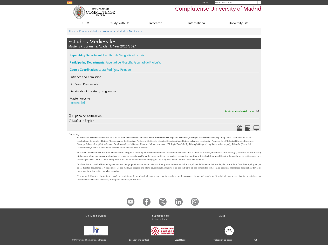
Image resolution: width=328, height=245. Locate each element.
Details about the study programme (93, 91)
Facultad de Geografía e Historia (124, 55)
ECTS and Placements (84, 84)
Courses (84, 31)
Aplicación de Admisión (240, 111)
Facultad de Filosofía (119, 62)
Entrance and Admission (85, 77)
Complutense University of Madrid (218, 9)
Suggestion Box (161, 215)
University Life (239, 23)
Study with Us (119, 23)
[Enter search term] (259, 2)
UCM (85, 23)
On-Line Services (95, 215)
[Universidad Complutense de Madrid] (94, 11)
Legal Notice (181, 240)
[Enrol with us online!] (256, 129)
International (197, 23)
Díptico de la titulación (87, 116)
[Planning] (239, 129)
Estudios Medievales (130, 31)
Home (72, 31)
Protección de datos (222, 240)
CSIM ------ (226, 215)
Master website (80, 98)
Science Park (159, 219)
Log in (205, 2)
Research (155, 23)
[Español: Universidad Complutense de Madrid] (69, 2)
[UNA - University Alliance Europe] (229, 230)
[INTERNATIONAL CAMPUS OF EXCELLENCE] (162, 230)
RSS (255, 240)
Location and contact (139, 240)
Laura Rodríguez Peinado (114, 70)
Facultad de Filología (147, 62)
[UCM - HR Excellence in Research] (96, 230)
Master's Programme (103, 31)
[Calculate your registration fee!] (248, 129)
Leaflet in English (83, 121)
